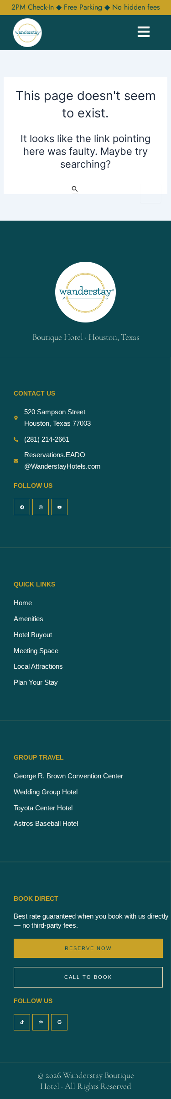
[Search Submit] (75, 188)
